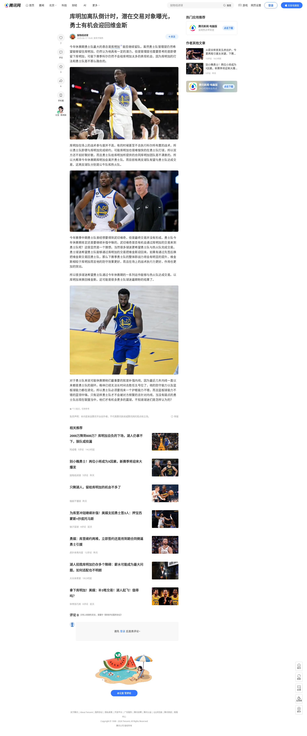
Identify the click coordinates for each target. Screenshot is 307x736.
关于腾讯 (74, 712)
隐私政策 (108, 712)
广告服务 (128, 712)
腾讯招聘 (138, 712)
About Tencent (86, 712)
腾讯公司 (120, 725)
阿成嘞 (73, 449)
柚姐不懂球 (75, 501)
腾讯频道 (168, 712)
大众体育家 (75, 578)
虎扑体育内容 (76, 552)
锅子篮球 (74, 527)
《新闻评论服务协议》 (112, 614)
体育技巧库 (75, 604)
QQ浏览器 (158, 712)
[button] (228, 28)
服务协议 (99, 712)
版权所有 (128, 725)
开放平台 (118, 712)
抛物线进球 (75, 475)
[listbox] (124, 515)
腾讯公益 (147, 712)
